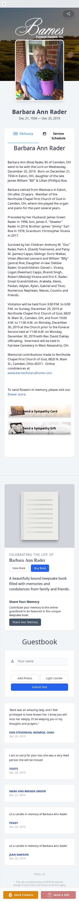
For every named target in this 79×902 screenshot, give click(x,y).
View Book (18, 568)
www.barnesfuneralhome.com (30, 373)
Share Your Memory (25, 622)
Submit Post (39, 687)
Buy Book (40, 568)
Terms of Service (50, 885)
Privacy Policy (28, 885)
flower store (17, 394)
